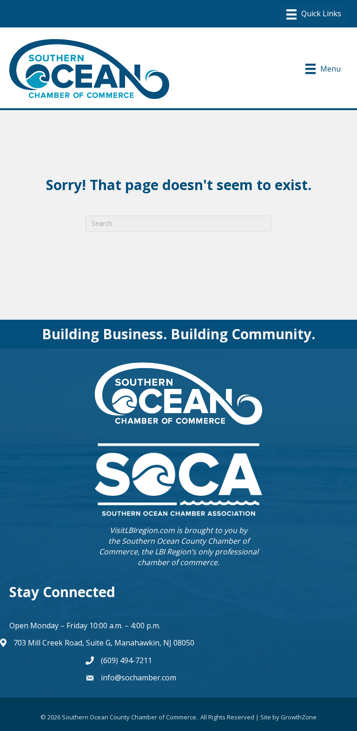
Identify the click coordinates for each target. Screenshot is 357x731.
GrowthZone (299, 717)
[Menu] (314, 14)
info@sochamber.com (138, 677)
